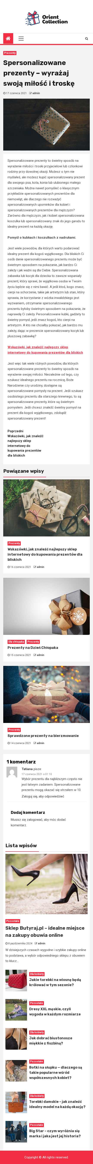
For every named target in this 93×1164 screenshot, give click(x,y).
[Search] (86, 38)
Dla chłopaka (16, 641)
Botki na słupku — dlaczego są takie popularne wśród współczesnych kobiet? (55, 1072)
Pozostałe (12, 921)
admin (36, 93)
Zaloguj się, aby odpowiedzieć (43, 796)
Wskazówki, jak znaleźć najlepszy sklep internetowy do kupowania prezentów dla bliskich (25, 443)
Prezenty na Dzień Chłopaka (33, 648)
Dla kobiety (37, 974)
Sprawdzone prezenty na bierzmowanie (43, 736)
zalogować (34, 820)
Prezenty (10, 52)
